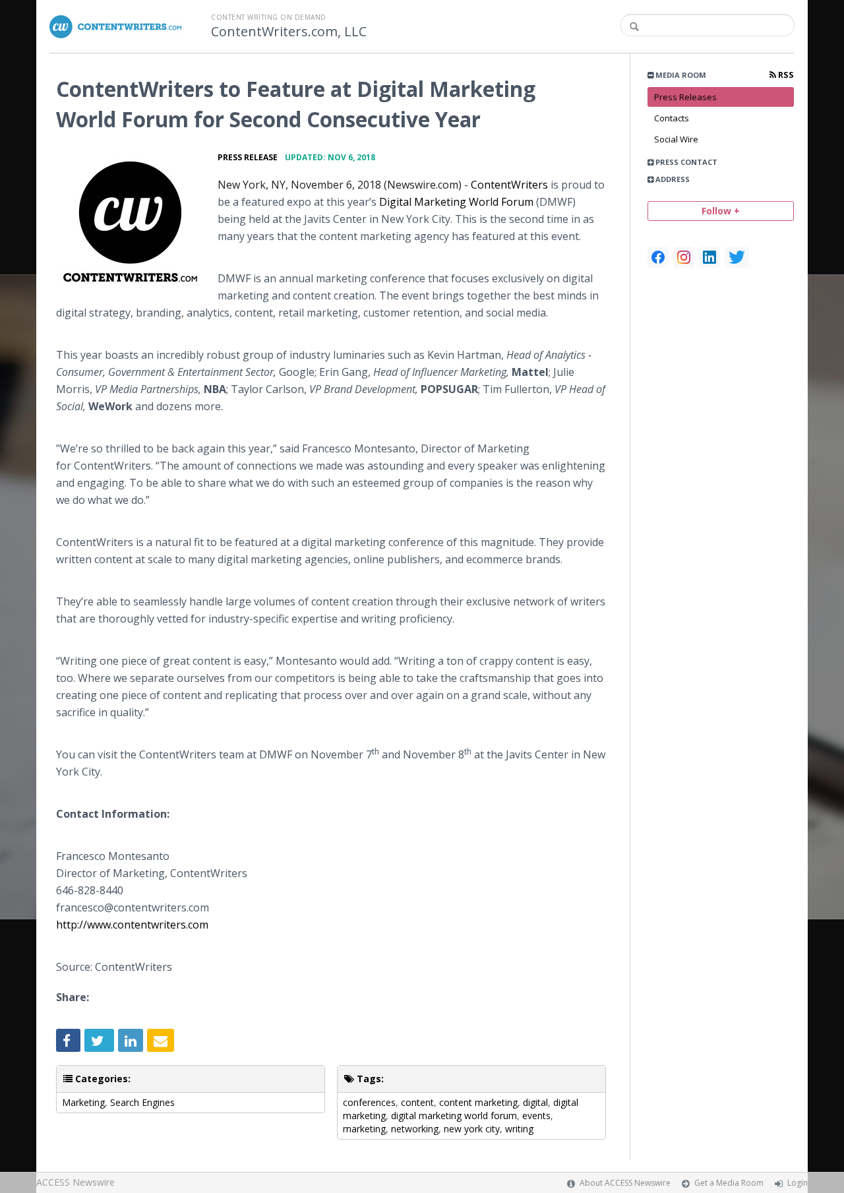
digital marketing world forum (454, 1115)
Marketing (83, 1102)
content (417, 1102)
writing (519, 1128)
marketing (364, 1128)
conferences (369, 1102)
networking (414, 1128)
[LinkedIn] (709, 257)
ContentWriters (511, 184)
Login (797, 1182)
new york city (472, 1128)
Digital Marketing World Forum (456, 202)
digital (535, 1102)
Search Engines (142, 1102)
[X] (737, 257)
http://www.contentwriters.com (132, 924)
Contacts (671, 118)
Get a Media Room (729, 1182)
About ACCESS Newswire (625, 1182)
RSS (785, 75)
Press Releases (685, 97)
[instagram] (683, 257)
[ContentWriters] (130, 221)
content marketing (478, 1102)
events (536, 1115)
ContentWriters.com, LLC (289, 31)
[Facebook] (658, 257)
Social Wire (676, 139)
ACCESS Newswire (75, 1182)
